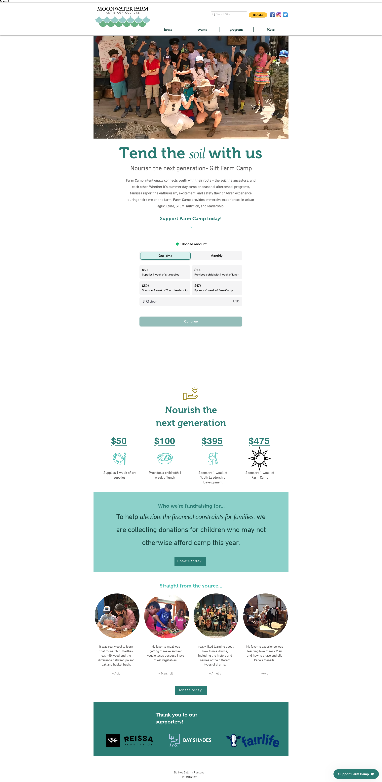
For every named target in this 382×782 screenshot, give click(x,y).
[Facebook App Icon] (272, 14)
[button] (258, 15)
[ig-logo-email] (278, 14)
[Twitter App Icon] (285, 14)
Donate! (4, 1)
